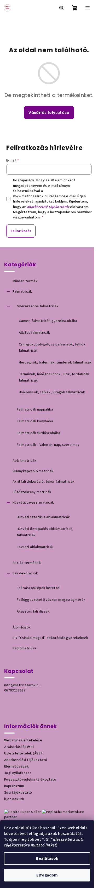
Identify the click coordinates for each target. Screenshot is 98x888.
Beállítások (47, 858)
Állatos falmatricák (34, 332)
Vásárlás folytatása (49, 112)
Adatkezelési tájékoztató (25, 760)
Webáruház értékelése (23, 740)
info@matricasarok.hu (22, 685)
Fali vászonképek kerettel (38, 588)
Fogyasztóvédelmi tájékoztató (30, 779)
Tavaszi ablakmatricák (35, 547)
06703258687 (14, 690)
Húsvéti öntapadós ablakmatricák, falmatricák (45, 532)
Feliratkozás (21, 231)
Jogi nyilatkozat (17, 773)
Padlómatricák (24, 648)
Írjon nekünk (14, 799)
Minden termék (25, 281)
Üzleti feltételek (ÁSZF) (24, 753)
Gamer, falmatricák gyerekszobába (48, 321)
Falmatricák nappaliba (35, 409)
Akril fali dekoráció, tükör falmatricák (44, 481)
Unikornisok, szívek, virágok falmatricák (52, 392)
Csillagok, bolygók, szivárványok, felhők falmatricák (52, 347)
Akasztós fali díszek (33, 611)
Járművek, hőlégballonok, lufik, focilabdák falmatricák (54, 377)
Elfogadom (47, 875)
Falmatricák (22, 291)
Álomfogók (22, 627)
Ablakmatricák (24, 460)
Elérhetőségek (16, 766)
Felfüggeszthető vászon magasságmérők (51, 599)
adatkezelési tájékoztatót (48, 207)
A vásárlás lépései (19, 746)
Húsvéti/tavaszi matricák (33, 502)
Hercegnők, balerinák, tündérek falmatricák (55, 362)
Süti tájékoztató (18, 792)
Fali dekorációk (25, 573)
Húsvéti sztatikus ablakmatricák (43, 517)
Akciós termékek (27, 563)
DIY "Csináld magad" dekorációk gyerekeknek (50, 638)
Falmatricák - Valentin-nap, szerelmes (48, 444)
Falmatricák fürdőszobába (38, 433)
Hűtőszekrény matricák (32, 492)
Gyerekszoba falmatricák (38, 306)
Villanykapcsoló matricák (33, 471)
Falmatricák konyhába (35, 421)
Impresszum (14, 786)
